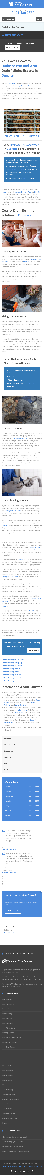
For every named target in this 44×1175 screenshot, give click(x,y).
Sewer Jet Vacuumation (10, 1099)
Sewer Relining (7, 1104)
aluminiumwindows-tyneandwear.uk (14, 1137)
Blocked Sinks (7, 1080)
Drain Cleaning (7, 999)
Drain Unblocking (8, 1023)
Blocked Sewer (7, 1075)
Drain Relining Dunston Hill (13, 678)
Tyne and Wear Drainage (20, 961)
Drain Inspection (8, 1004)
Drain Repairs (19, 713)
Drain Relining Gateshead (13, 666)
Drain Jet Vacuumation (10, 1009)
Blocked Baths (7, 1066)
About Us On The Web (35, 1166)
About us (7, 739)
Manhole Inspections (9, 1042)
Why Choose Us (10, 745)
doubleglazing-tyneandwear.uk (12, 1142)
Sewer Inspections (8, 1094)
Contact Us (32, 650)
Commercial (8, 751)
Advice (6, 764)
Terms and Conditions (10, 1166)
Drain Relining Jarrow (11, 672)
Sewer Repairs (7, 1109)
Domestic (7, 757)
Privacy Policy (22, 1166)
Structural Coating (8, 1047)
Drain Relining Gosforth (12, 669)
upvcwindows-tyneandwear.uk (12, 1147)
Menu (39, 19)
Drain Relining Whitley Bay (13, 663)
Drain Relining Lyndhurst (12, 675)
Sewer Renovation (21, 710)
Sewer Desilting (20, 705)
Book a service (8, 19)
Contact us (8, 770)
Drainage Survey (8, 1033)
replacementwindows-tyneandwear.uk (15, 1151)
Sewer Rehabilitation (9, 1118)
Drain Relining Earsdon (12, 681)
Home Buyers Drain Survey (11, 1038)
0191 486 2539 (14, 35)
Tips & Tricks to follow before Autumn (22, 136)
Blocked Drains (7, 1071)
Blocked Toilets (7, 1085)
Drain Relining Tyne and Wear (14, 660)
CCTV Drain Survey (9, 1028)
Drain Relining (7, 1014)
